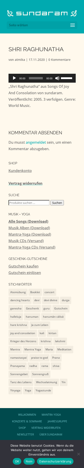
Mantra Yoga (32, 349)
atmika (20, 59)
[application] (42, 78)
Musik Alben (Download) (29, 227)
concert (49, 292)
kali (42, 333)
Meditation (64, 349)
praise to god (39, 358)
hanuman (32, 317)
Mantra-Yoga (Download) (30, 234)
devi (36, 300)
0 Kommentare (59, 59)
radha (33, 366)
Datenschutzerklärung (55, 461)
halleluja (15, 317)
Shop (22, 428)
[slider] (67, 78)
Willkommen (27, 415)
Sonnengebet (19, 374)
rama (44, 366)
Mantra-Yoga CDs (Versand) (32, 247)
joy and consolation (22, 333)
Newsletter (25, 434)
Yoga (28, 390)
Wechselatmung (46, 382)
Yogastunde (43, 390)
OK (17, 461)
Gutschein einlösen (25, 272)
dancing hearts (20, 300)
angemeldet (36, 142)
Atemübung (18, 292)
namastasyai (18, 358)
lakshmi (60, 341)
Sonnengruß (40, 374)
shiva (56, 366)
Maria (49, 349)
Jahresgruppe (57, 421)
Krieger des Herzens (23, 341)
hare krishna (18, 325)
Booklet (35, 292)
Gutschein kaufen (24, 266)
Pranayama (17, 366)
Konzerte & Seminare (27, 421)
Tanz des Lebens (21, 382)
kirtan (52, 333)
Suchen (57, 203)
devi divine (50, 300)
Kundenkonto (20, 170)
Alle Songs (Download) (28, 221)
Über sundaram (50, 434)
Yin (64, 382)
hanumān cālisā (53, 317)
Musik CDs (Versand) (26, 240)
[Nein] (78, 454)
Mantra (15, 349)
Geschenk (32, 308)
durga (65, 300)
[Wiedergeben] (14, 78)
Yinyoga (15, 390)
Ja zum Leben (39, 325)
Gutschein (61, 308)
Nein (29, 461)
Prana (56, 358)
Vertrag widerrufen (26, 183)
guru (46, 308)
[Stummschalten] (57, 78)
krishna (46, 341)
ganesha (16, 308)
